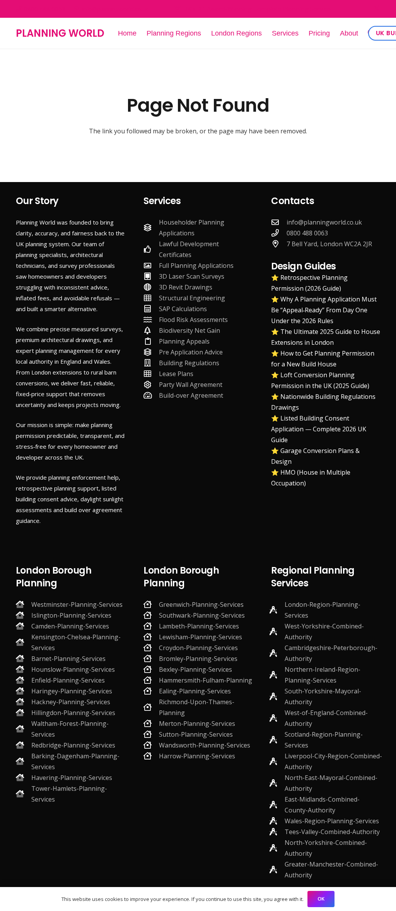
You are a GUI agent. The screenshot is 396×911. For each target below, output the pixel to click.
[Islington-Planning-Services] (23, 615)
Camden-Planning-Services (70, 626)
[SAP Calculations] (151, 308)
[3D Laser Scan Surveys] (151, 276)
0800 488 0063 (307, 233)
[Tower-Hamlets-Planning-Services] (23, 793)
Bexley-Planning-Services (195, 669)
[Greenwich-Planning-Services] (151, 604)
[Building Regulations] (151, 362)
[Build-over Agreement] (151, 395)
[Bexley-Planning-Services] (151, 669)
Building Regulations (189, 363)
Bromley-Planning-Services (198, 658)
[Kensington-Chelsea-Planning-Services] (23, 642)
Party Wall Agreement (190, 384)
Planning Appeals (184, 341)
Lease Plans (176, 374)
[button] (364, 33)
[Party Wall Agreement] (151, 384)
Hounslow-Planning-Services (73, 669)
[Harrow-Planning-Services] (151, 755)
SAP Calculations (183, 309)
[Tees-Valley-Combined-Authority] (277, 831)
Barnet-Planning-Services (68, 658)
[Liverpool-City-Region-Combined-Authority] (277, 761)
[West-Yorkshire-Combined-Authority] (277, 631)
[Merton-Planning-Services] (151, 723)
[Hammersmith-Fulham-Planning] (151, 680)
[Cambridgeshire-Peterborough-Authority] (277, 653)
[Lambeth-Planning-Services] (151, 626)
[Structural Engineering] (151, 297)
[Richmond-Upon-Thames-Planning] (151, 707)
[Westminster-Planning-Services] (23, 604)
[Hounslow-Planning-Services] (23, 669)
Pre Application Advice (191, 352)
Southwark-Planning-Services (202, 615)
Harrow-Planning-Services (197, 756)
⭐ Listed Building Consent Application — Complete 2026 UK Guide (318, 429)
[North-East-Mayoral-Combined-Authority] (277, 783)
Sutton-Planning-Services (196, 734)
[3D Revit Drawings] (151, 287)
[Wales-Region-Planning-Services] (277, 820)
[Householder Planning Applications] (151, 227)
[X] (376, 8)
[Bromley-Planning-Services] (151, 658)
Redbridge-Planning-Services (73, 745)
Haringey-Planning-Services (71, 691)
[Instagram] (363, 9)
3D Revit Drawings (185, 287)
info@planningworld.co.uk (324, 222)
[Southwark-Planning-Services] (151, 615)
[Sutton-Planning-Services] (151, 734)
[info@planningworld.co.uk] (279, 222)
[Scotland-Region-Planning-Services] (277, 739)
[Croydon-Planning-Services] (151, 647)
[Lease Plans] (151, 373)
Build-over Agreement (191, 395)
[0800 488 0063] (279, 233)
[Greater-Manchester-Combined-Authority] (277, 869)
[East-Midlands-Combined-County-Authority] (277, 804)
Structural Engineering (192, 298)
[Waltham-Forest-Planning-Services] (23, 728)
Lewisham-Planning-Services (200, 637)
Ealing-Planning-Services (195, 691)
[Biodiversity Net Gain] (151, 330)
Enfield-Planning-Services (68, 680)
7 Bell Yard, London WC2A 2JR (329, 244)
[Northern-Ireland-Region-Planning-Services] (277, 674)
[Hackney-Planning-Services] (23, 701)
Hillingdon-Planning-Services (73, 712)
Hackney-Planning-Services (70, 702)
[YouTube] (310, 254)
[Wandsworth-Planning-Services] (151, 745)
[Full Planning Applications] (151, 265)
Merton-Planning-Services (197, 723)
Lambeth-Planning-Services (199, 626)
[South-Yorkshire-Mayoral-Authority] (277, 696)
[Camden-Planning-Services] (23, 626)
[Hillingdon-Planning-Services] (23, 712)
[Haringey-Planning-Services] (23, 691)
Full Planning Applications (196, 265)
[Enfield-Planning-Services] (23, 680)
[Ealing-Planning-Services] (151, 691)
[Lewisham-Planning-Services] (151, 636)
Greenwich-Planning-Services (201, 604)
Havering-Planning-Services (71, 777)
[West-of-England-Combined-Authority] (277, 718)
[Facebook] (350, 8)
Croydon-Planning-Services (198, 648)
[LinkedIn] (298, 254)
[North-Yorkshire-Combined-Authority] (277, 847)
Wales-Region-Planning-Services (332, 821)
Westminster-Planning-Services (77, 604)
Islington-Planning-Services (71, 615)
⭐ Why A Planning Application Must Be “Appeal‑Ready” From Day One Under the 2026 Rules (324, 310)
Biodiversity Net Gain (189, 330)
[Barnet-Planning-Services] (23, 658)
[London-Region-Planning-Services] (277, 609)
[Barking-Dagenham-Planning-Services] (23, 761)
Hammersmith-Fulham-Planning (205, 680)
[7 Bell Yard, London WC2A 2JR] (279, 243)
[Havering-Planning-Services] (23, 777)
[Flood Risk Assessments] (151, 319)
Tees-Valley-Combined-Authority (332, 832)
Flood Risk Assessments (193, 319)
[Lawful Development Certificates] (151, 249)
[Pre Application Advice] (151, 352)
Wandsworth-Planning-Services (204, 745)
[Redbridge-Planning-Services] (23, 745)
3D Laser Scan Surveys (191, 276)
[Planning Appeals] (151, 341)
